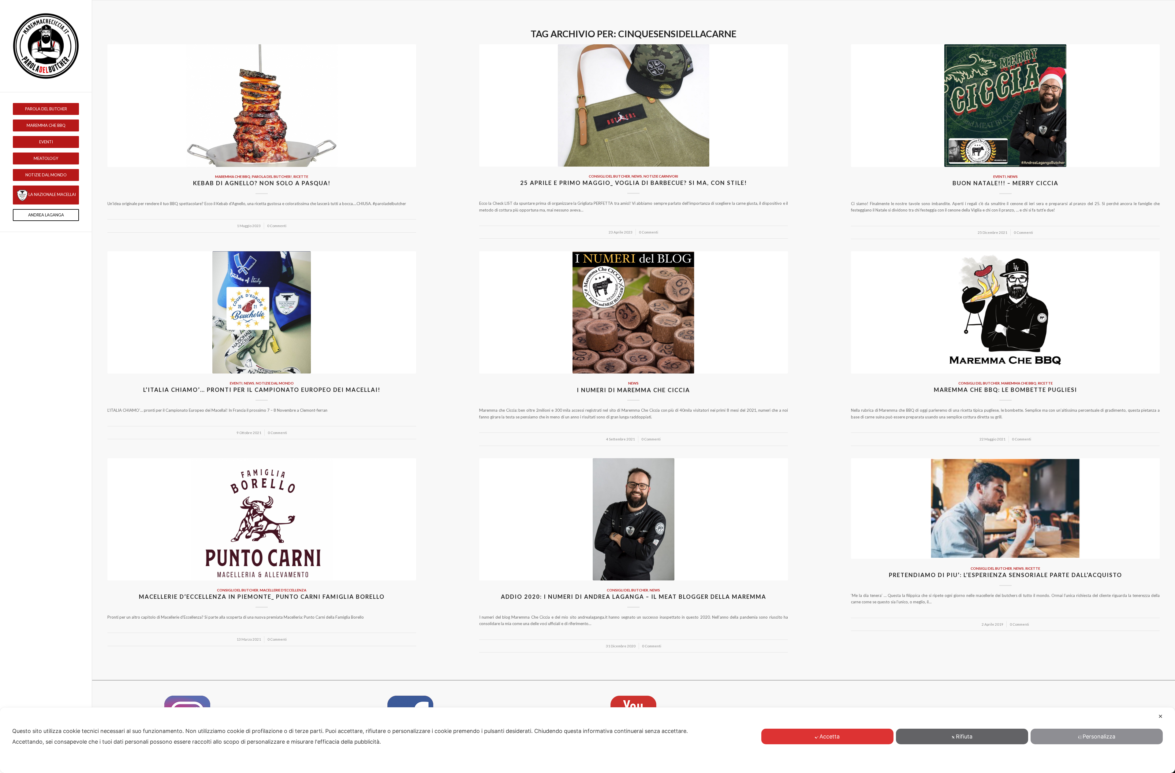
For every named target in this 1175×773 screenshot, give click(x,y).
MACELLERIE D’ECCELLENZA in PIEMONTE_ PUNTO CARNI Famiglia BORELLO (262, 596)
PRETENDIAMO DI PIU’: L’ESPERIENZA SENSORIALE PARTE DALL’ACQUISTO (1005, 575)
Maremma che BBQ (232, 176)
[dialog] (587, 740)
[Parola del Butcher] (46, 46)
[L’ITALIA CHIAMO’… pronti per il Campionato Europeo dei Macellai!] (261, 312)
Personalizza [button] (1099, 736)
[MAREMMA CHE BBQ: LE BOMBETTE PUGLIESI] (1005, 312)
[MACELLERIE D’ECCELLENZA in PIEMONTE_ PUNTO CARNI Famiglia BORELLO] (261, 519)
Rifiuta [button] (964, 736)
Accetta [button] (829, 736)
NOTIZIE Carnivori (660, 176)
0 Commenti (276, 225)
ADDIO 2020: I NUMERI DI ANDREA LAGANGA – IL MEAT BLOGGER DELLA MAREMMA (633, 596)
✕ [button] (1160, 716)
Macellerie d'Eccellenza (283, 590)
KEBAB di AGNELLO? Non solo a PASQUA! (261, 183)
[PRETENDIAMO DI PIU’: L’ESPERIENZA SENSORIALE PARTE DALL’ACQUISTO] (1005, 508)
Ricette (300, 176)
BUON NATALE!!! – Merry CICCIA (1005, 183)
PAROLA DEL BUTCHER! (272, 176)
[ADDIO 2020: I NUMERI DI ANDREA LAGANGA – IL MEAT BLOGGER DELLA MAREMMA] (633, 519)
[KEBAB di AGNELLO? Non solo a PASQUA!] (261, 105)
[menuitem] (46, 109)
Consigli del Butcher (609, 176)
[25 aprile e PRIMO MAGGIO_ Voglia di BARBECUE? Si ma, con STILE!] (633, 105)
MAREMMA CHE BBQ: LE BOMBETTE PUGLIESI (1005, 389)
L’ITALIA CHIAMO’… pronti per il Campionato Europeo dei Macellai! (261, 389)
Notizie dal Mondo (275, 383)
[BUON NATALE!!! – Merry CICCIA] (1005, 105)
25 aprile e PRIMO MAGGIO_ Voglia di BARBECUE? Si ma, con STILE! (633, 182)
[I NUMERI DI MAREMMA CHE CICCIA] (633, 312)
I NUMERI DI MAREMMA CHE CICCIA (633, 390)
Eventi (999, 176)
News (637, 176)
